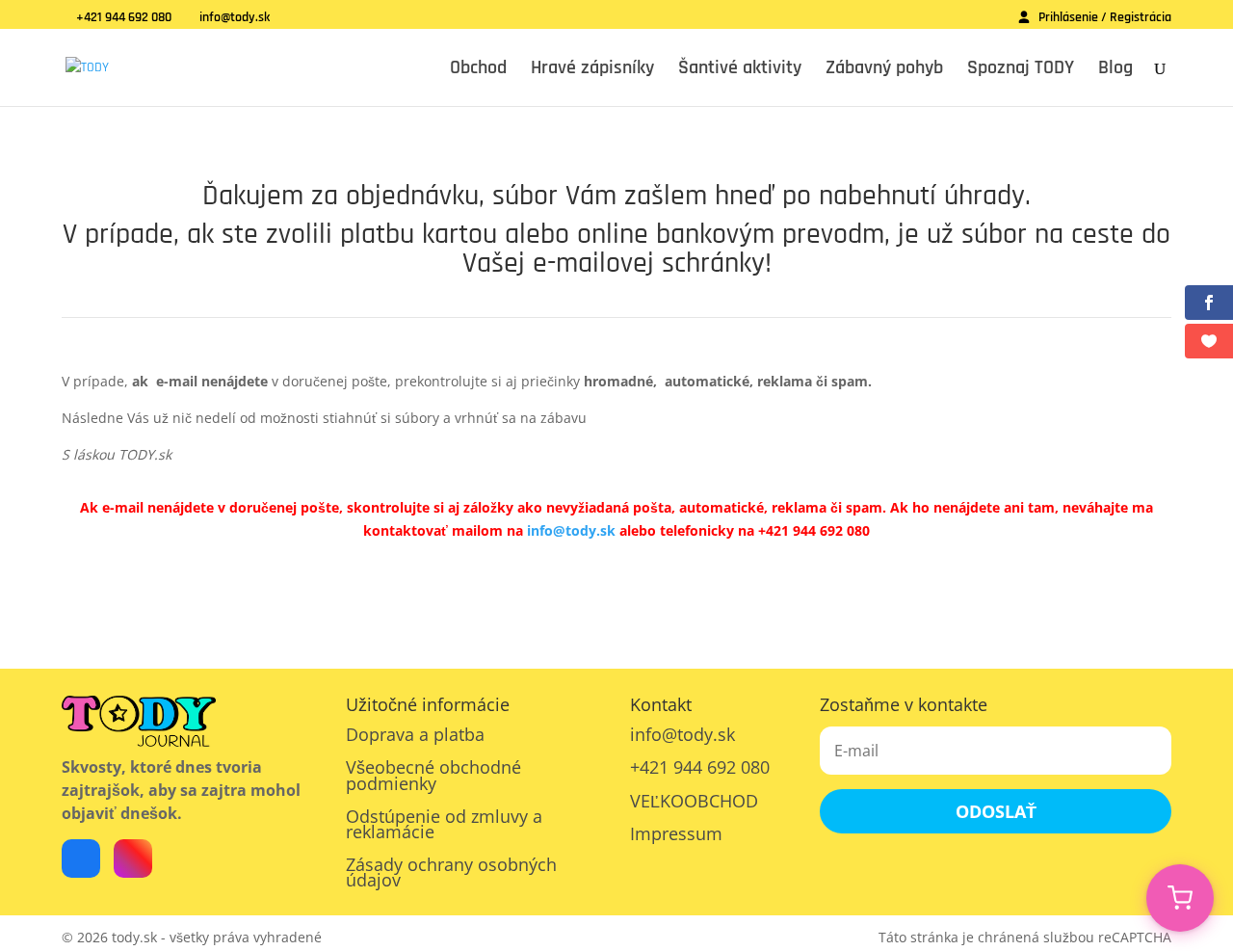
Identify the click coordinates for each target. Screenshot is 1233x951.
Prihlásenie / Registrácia (1104, 17)
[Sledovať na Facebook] (81, 858)
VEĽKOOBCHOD (694, 800)
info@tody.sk (571, 530)
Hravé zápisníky (592, 70)
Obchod (478, 70)
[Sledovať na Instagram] (133, 858)
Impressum (676, 833)
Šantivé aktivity (739, 70)
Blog (1115, 70)
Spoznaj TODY (1020, 70)
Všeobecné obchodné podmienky (433, 774)
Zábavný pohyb (884, 70)
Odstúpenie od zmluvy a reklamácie (444, 824)
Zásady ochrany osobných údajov (451, 872)
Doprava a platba (415, 734)
